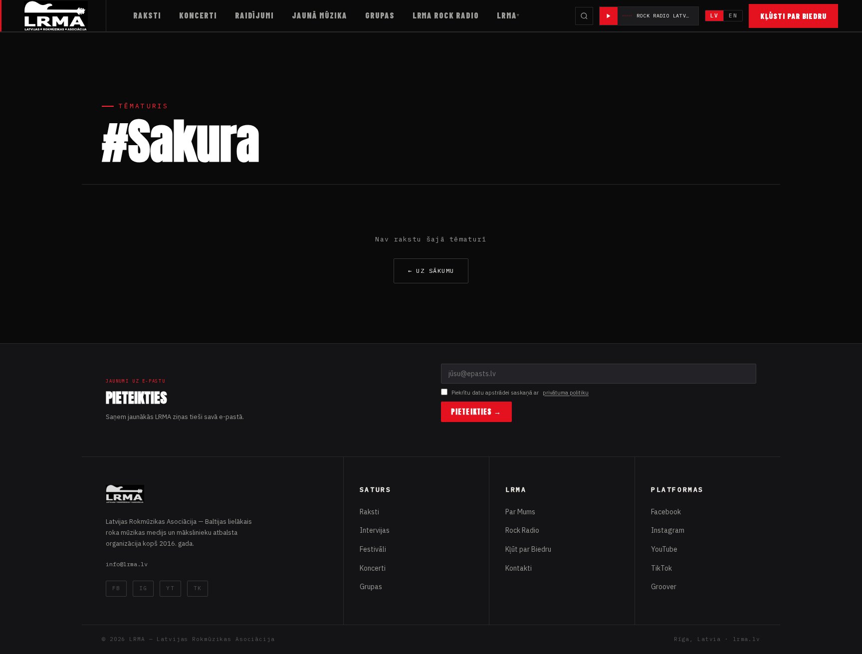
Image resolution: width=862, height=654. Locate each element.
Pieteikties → (476, 412)
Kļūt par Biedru (528, 549)
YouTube (664, 549)
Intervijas (375, 530)
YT (170, 588)
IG (143, 588)
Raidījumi (254, 15)
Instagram (667, 530)
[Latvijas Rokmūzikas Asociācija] (65, 15)
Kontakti (518, 568)
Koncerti (198, 15)
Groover (663, 586)
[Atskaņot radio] (609, 16)
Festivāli (373, 549)
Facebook (666, 511)
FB (116, 588)
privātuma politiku (566, 392)
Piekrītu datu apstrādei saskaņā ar (520, 392)
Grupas (380, 15)
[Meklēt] (584, 16)
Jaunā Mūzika (319, 15)
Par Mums (520, 511)
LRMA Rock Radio (446, 15)
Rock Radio (522, 530)
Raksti (147, 15)
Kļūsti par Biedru (793, 15)
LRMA (507, 15)
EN (733, 15)
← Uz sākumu (431, 270)
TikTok (661, 568)
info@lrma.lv (127, 564)
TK (198, 588)
